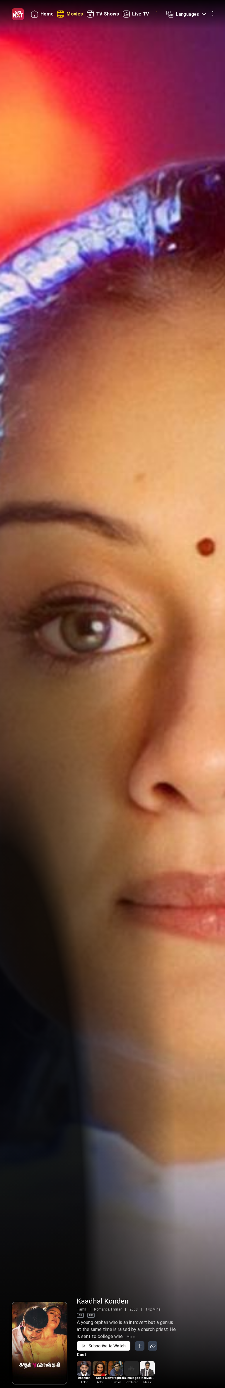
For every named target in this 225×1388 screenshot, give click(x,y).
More (130, 1337)
